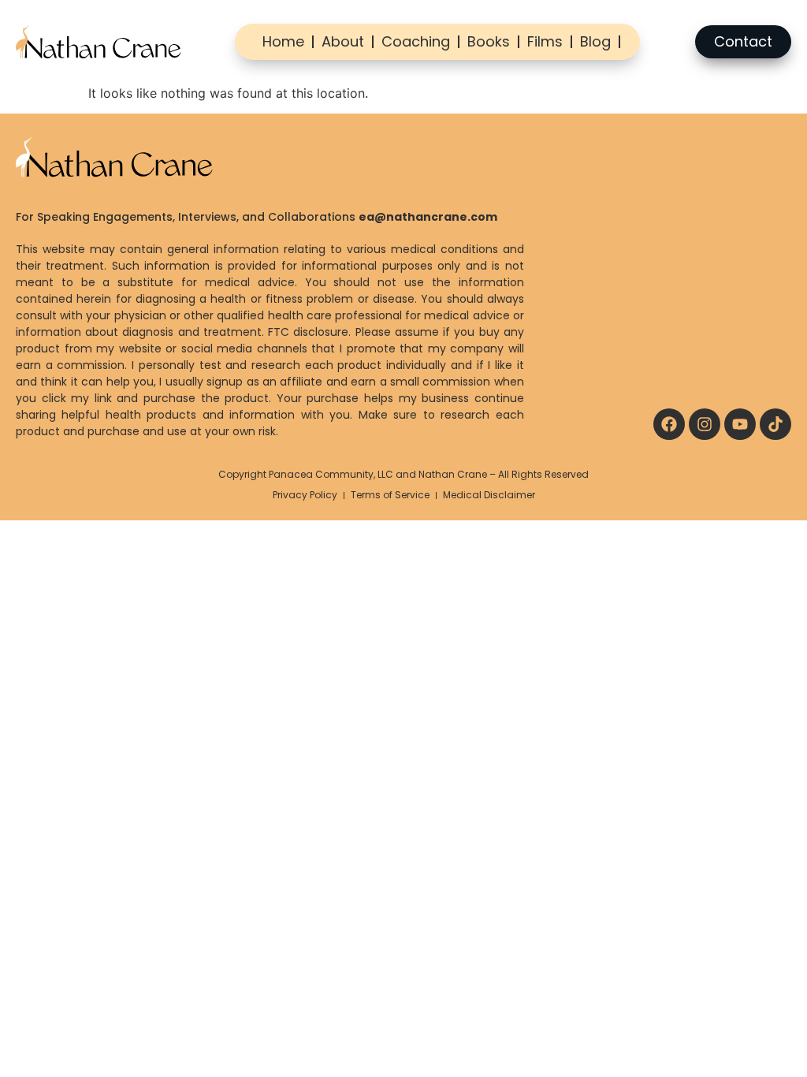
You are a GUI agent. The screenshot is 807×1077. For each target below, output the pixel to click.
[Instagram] (704, 424)
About (343, 41)
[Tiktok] (775, 424)
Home (283, 41)
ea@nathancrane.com (428, 217)
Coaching (415, 41)
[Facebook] (669, 424)
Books (488, 41)
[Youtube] (740, 424)
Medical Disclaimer (489, 494)
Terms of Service (390, 494)
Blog (595, 41)
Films (545, 41)
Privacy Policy (305, 494)
